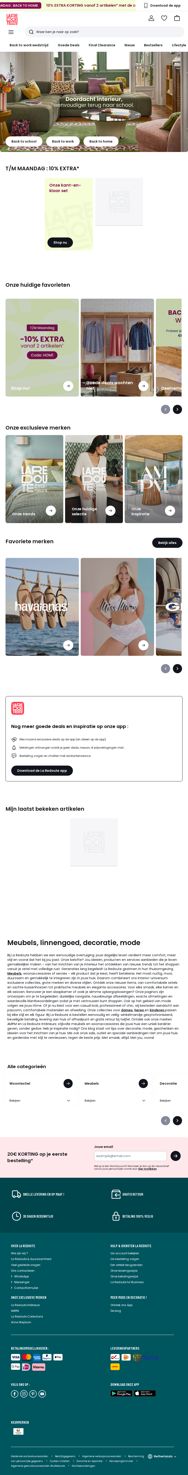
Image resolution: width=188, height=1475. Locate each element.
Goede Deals (69, 45)
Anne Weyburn (21, 1322)
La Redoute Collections (27, 1316)
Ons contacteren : (23, 1271)
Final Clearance (102, 45)
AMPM (15, 1311)
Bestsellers (153, 45)
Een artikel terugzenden (127, 1265)
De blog (116, 1311)
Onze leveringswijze (124, 1271)
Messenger (21, 1282)
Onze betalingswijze (124, 1276)
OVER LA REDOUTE (23, 1246)
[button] (176, 18)
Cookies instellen (60, 1461)
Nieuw (129, 45)
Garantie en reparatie (90, 1461)
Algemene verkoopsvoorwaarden (102, 1456)
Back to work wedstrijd (29, 45)
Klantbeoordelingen (83, 1466)
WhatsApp (21, 1276)
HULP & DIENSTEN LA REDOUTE (131, 1246)
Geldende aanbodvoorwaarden (29, 1456)
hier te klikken (147, 1169)
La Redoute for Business (127, 1282)
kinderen (157, 1010)
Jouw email (103, 1146)
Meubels (14, 973)
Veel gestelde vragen (25, 1265)
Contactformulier (26, 1288)
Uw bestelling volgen (125, 1259)
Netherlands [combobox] (163, 1456)
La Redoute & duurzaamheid (31, 1259)
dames (127, 1010)
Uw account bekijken (125, 1253)
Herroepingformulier (121, 1461)
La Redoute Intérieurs (25, 1305)
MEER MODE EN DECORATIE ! (129, 1297)
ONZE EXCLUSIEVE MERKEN (28, 1297)
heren (139, 1010)
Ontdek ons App (122, 1305)
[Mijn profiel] (151, 18)
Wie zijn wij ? (19, 1253)
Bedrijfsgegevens (65, 1456)
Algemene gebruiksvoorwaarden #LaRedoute (38, 1466)
